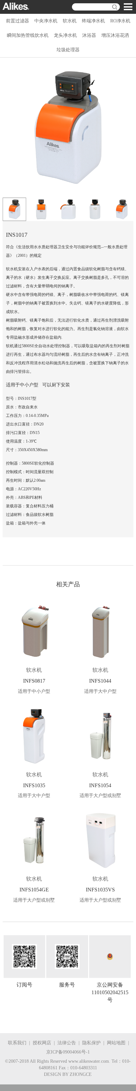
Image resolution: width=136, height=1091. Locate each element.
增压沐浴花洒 (115, 35)
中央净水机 (45, 20)
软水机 (70, 20)
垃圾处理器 (68, 49)
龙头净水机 (65, 35)
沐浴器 (89, 35)
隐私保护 (91, 1042)
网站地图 (116, 1042)
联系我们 (17, 1042)
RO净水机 (120, 20)
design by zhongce (68, 1074)
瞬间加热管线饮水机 (28, 35)
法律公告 (66, 1042)
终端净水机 (93, 20)
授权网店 (42, 1042)
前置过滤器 (17, 20)
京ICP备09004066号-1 (68, 1052)
